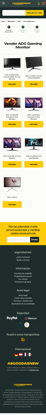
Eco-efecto (23, 279)
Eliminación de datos (23, 282)
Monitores (11, 21)
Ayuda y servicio (23, 260)
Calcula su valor (34, 13)
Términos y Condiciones (23, 301)
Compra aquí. (34, 370)
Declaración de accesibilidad (23, 304)
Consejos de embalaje (23, 273)
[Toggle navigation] (3, 3)
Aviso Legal (23, 295)
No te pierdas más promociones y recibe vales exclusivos (23, 230)
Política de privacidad (23, 298)
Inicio (3, 21)
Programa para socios (23, 276)
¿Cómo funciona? (23, 257)
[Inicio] (21, 3)
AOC (19, 21)
